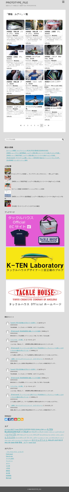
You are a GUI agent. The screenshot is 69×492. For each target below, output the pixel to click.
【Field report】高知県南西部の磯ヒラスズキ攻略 (25, 331)
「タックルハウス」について (14, 451)
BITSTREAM (7, 429)
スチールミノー (21, 434)
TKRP (30, 431)
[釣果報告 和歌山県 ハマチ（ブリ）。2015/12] (34, 25)
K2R (22, 431)
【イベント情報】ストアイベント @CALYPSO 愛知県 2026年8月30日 (27, 150)
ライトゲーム (18, 440)
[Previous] (24, 125)
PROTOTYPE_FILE (17, 2)
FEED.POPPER (24, 429)
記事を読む (9, 43)
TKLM (25, 431)
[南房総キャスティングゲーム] (53, 75)
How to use (9, 456)
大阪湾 (56, 440)
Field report (9, 454)
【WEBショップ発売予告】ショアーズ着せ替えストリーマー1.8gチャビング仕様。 (31, 155)
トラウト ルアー (60, 434)
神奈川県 (7, 442)
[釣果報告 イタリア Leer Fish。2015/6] (34, 50)
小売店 (8, 468)
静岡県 (30, 442)
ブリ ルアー (33, 437)
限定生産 (8, 478)
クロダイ (46, 431)
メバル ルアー (11, 440)
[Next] (45, 125)
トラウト (53, 434)
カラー (8, 463)
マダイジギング (55, 437)
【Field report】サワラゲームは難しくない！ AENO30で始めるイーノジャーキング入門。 (33, 158)
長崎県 (13, 442)
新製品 (60, 85)
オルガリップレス (37, 432)
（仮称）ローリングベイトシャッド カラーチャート (26, 359)
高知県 (34, 442)
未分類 (8, 473)
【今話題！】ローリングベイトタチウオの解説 (25, 206)
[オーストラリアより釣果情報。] (34, 100)
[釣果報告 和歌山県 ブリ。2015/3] (15, 75)
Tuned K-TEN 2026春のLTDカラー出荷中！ (23, 322)
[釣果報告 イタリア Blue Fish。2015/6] (53, 50)
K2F (18, 431)
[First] (20, 125)
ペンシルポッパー (41, 437)
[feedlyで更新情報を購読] (18, 419)
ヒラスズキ (10, 437)
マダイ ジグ (48, 437)
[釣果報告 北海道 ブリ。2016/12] (15, 50)
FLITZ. (45, 429)
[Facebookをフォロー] (9, 419)
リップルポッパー (26, 440)
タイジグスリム (44, 434)
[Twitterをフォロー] (6, 419)
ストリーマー (30, 434)
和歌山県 (51, 440)
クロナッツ (51, 431)
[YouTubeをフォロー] (15, 419)
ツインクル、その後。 (17, 339)
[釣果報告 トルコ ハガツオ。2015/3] (34, 75)
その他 (8, 466)
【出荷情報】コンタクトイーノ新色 (17, 160)
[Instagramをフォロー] (12, 419)
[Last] (48, 125)
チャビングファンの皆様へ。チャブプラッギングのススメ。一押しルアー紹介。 (35, 174)
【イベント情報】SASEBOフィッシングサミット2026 (27, 189)
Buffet (17, 429)
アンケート (9, 461)
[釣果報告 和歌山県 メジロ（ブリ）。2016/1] (15, 25)
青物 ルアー (24, 442)
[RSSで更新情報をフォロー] (22, 419)
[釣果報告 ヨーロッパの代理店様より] (53, 101)
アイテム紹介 (56, 85)
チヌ (49, 434)
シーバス (11, 434)
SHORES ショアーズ (14, 107)
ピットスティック (20, 437)
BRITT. (13, 429)
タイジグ (36, 434)
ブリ (28, 437)
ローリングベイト (40, 440)
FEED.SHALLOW (37, 429)
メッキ (60, 437)
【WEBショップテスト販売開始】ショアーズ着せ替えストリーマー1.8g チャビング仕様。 (33, 153)
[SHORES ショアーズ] (15, 100)
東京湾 (60, 440)
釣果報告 (16, 35)
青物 (16, 442)
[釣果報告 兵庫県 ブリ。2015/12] (53, 25)
